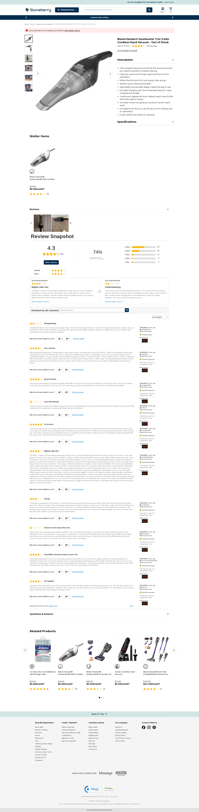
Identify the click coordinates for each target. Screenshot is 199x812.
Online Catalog (120, 733)
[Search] (149, 9)
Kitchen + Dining (41, 730)
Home (27, 24)
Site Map (91, 744)
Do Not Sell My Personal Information (99, 810)
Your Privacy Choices (123, 738)
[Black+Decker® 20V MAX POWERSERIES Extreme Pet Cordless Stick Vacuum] (156, 649)
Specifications (126, 121)
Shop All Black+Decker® (127, 51)
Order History (93, 733)
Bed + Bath (39, 727)
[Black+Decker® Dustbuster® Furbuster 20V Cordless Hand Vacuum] (99, 649)
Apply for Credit (67, 738)
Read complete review (40, 302)
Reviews (34, 209)
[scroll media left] (32, 223)
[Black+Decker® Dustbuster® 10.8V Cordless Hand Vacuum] (43, 154)
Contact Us (92, 749)
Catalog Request (121, 730)
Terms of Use (120, 741)
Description (125, 59)
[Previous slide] (26, 17)
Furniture (38, 733)
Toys (36, 741)
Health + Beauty (41, 749)
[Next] (110, 73)
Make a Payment (68, 727)
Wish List (91, 741)
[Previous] (38, 73)
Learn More (169, 2)
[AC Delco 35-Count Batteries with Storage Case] (43, 649)
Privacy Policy (120, 735)
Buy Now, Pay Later (69, 741)
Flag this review (78, 338)
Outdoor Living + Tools (43, 752)
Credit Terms (66, 735)
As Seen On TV (40, 757)
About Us (118, 727)
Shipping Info (93, 735)
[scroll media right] (71, 223)
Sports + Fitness (41, 755)
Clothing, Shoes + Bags (43, 744)
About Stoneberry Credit (71, 733)
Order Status (93, 730)
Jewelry (38, 746)
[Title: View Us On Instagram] (149, 727)
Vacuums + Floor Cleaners (44, 24)
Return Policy (93, 738)
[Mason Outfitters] (121, 773)
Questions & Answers (41, 614)
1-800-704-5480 (102, 796)
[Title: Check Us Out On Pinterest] (154, 727)
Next (132, 606)
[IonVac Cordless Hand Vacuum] (128, 649)
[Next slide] (172, 17)
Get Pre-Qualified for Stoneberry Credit (144, 2)
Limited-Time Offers (100, 17)
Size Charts (92, 746)
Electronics (39, 738)
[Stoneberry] (38, 9)
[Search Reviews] (127, 310)
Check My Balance (69, 730)
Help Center (93, 727)
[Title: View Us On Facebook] (143, 727)
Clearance (39, 760)
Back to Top (53, 606)
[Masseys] (106, 773)
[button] (93, 789)
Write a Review (51, 262)
